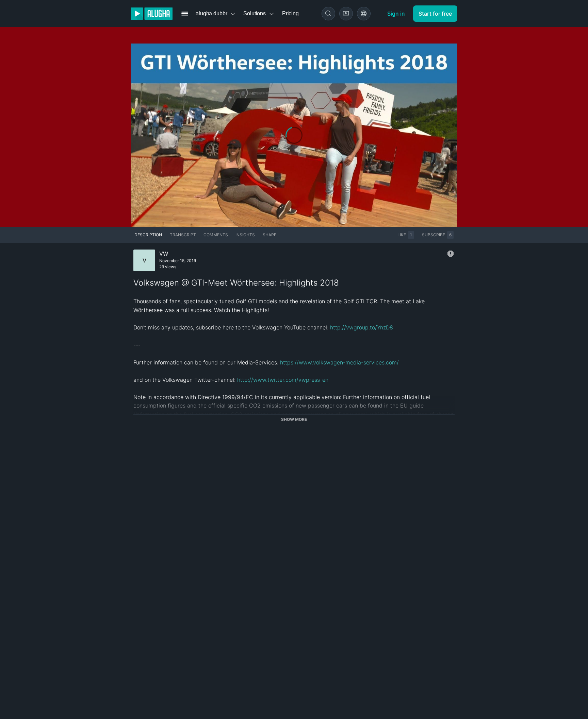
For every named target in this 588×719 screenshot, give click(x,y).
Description (148, 234)
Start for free (435, 13)
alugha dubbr (211, 13)
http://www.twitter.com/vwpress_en (282, 379)
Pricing (290, 13)
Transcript (183, 234)
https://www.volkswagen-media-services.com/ (339, 362)
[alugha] (152, 13)
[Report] (450, 254)
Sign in (396, 13)
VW (163, 253)
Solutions (254, 13)
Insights (245, 234)
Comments (215, 234)
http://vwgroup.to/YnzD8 (361, 327)
